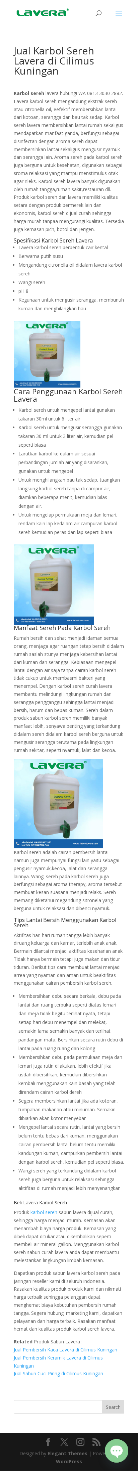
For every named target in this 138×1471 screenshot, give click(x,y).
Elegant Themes (67, 1453)
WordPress (69, 1461)
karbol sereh (43, 1212)
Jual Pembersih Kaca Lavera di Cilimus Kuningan (65, 1349)
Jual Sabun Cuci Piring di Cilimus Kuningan (58, 1373)
